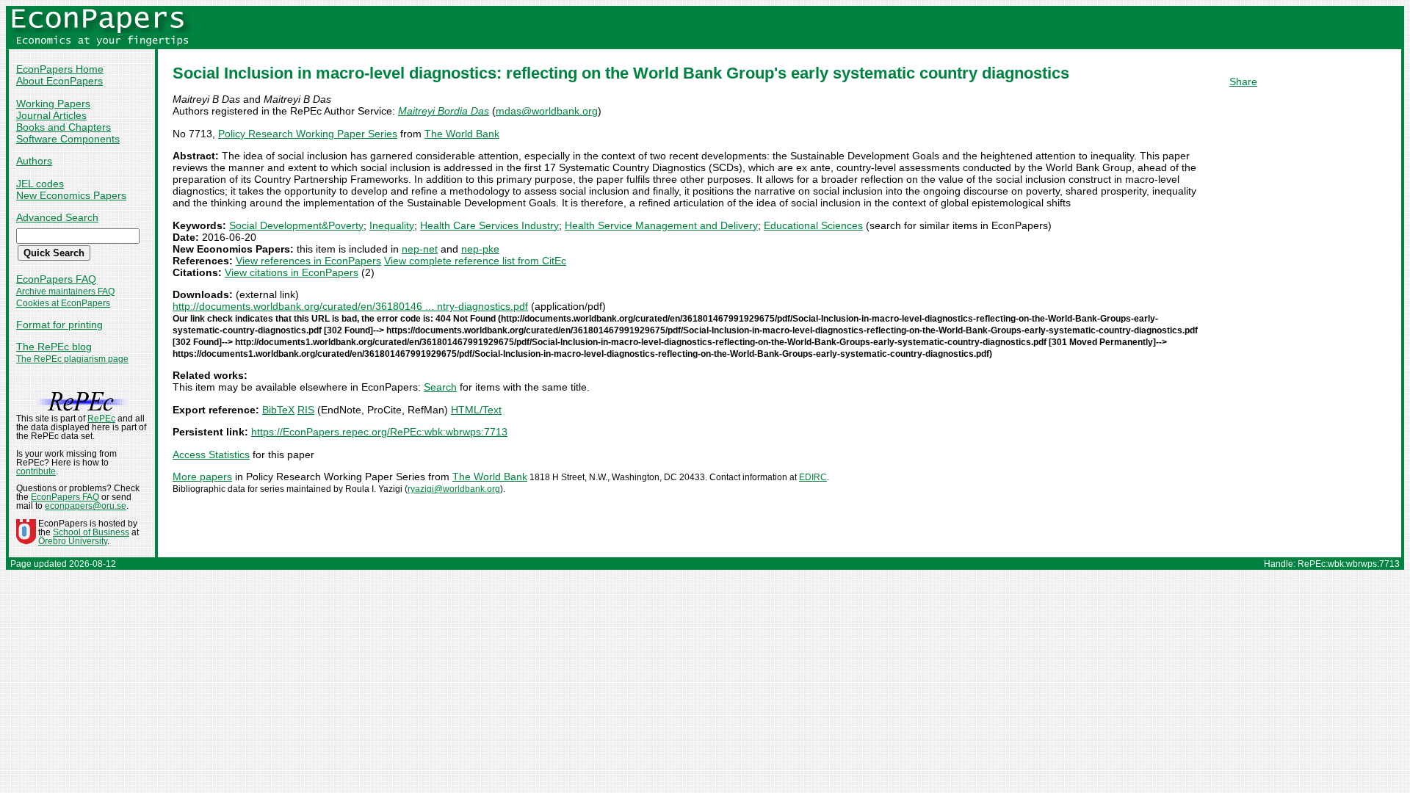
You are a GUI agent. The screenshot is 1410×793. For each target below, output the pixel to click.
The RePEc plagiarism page (72, 359)
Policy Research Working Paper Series (307, 134)
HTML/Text (476, 410)
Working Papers (53, 103)
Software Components (68, 139)
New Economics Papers (71, 195)
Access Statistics (211, 454)
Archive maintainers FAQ (65, 291)
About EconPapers (59, 81)
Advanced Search (57, 217)
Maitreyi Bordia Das (443, 111)
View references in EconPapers (308, 261)
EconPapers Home (60, 69)
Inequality (391, 225)
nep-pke (480, 249)
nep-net (420, 249)
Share (1243, 81)
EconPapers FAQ (56, 279)
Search (440, 387)
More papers (202, 476)
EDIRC (813, 477)
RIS (305, 410)
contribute (36, 471)
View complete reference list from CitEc (475, 261)
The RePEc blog (54, 346)
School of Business (91, 532)
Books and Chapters (63, 127)
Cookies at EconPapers (63, 303)
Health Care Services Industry (489, 225)
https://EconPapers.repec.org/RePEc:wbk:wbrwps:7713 (379, 432)
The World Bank (461, 134)
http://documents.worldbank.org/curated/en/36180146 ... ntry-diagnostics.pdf (350, 306)
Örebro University (72, 541)
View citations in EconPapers (291, 272)
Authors (34, 161)
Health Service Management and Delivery (661, 225)
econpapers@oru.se (85, 505)
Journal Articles (51, 115)
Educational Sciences (813, 225)
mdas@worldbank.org (547, 111)
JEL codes (40, 183)
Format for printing (59, 324)
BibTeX (278, 410)
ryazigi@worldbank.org (454, 489)
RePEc (101, 418)
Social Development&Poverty (296, 225)
